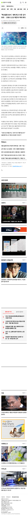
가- (19, 28)
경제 (11, 9)
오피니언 (3, 9)
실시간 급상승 (19, 312)
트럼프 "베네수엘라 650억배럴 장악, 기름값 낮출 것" (14, 158)
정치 (8, 9)
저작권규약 (8, 497)
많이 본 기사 (8, 312)
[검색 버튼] (23, 2)
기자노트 (3, 469)
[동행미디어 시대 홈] (6, 2)
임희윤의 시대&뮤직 (7, 260)
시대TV (3, 203)
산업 (15, 9)
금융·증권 (19, 9)
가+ (26, 28)
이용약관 (3, 497)
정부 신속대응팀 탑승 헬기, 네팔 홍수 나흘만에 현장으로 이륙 (14, 152)
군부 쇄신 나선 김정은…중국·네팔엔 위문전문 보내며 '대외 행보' (14, 149)
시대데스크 (4, 444)
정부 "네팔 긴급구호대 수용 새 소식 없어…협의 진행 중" (14, 155)
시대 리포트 (4, 180)
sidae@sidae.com (17, 166)
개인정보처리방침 (15, 497)
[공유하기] (21, 2)
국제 (24, 9)
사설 (2, 393)
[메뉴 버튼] (26, 2)
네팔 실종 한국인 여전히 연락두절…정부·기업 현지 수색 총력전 (14, 146)
